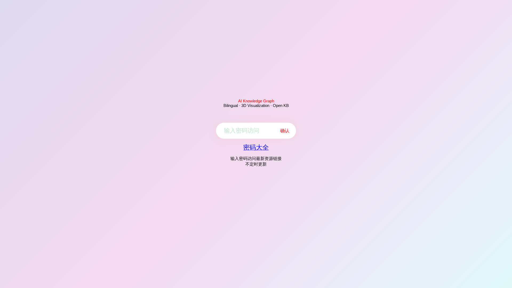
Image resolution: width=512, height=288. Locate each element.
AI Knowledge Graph (256, 101)
